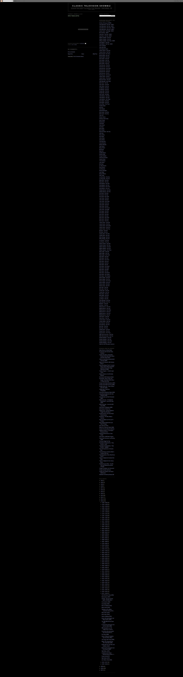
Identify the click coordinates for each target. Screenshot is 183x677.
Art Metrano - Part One (104, 87)
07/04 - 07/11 (105, 548)
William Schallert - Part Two (105, 39)
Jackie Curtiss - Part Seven (105, 78)
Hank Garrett (102, 125)
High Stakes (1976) (106, 658)
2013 (102, 495)
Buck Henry (101, 128)
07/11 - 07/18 (105, 547)
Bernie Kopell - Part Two (104, 55)
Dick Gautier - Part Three (104, 61)
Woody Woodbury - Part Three (105, 340)
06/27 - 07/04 (105, 550)
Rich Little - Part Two (103, 289)
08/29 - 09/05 (105, 534)
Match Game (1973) (106, 607)
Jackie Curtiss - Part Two (104, 224)
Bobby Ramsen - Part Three (105, 310)
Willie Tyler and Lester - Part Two (106, 336)
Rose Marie (101, 136)
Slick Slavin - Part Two (104, 86)
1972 (73, 44)
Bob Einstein (102, 121)
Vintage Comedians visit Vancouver (106, 468)
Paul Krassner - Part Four (104, 70)
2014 (102, 493)
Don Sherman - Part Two (104, 324)
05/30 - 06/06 (105, 558)
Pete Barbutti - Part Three (104, 186)
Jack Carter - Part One (104, 198)
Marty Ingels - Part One (104, 251)
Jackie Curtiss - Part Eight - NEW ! (106, 31)
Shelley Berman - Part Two (104, 191)
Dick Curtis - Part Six (103, 82)
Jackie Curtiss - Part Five (104, 227)
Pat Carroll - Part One (103, 193)
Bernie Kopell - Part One (104, 57)
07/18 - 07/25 (105, 545)
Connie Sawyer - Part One (104, 319)
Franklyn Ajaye (102, 105)
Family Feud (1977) (106, 656)
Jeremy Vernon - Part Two (104, 52)
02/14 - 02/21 (105, 586)
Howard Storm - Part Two (104, 331)
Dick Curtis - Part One (104, 214)
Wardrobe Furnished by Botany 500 (106, 474)
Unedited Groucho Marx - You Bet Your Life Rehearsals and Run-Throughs (106, 465)
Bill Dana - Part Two (103, 232)
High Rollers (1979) (106, 651)
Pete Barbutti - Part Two (104, 185)
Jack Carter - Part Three (104, 201)
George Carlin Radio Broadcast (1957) (107, 383)
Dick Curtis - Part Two (103, 216)
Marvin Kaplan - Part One (104, 277)
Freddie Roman (102, 152)
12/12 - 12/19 (105, 506)
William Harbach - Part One (105, 246)
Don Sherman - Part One (104, 323)
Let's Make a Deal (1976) (107, 659)
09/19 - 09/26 (105, 528)
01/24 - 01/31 (105, 591)
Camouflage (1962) (105, 603)
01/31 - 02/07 (105, 589)
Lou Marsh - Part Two (103, 298)
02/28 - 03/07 (105, 582)
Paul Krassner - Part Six (104, 73)
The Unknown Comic (103, 48)
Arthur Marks (102, 138)
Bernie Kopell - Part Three (104, 53)
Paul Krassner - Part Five (104, 71)
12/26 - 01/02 (105, 502)
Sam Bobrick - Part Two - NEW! (106, 44)
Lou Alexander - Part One (104, 177)
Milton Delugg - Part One (104, 237)
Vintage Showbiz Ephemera (105, 469)
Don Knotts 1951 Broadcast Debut (106, 377)
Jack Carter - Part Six (103, 206)
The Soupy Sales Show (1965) (108, 639)
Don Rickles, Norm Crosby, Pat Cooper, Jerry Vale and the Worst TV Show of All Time (106, 380)
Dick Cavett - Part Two (104, 113)
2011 (102, 499)
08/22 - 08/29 (105, 535)
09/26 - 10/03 (105, 526)
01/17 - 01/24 (105, 593)
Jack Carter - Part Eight (104, 209)
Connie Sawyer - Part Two (104, 321)
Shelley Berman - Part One (105, 190)
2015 (102, 491)
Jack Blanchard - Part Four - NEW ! (106, 29)
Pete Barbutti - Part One (104, 183)
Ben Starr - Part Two (103, 327)
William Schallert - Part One (105, 37)
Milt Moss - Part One (103, 303)
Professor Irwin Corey (103, 118)
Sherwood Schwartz (103, 157)
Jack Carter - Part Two (104, 199)
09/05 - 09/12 (105, 532)
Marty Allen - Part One (104, 180)
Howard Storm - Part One (104, 329)
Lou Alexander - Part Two (104, 178)
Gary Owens (102, 146)
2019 (102, 484)
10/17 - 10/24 (105, 521)
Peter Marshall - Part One (104, 300)
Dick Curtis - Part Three (104, 217)
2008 (102, 668)
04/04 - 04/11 (105, 573)
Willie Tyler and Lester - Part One (106, 334)
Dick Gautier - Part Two (104, 60)
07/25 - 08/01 (105, 543)
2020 (102, 482)
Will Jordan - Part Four (104, 261)
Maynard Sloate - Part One (104, 79)
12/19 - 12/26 (105, 504)
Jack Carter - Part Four (104, 203)
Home (83, 53)
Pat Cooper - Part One (104, 211)
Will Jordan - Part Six (103, 264)
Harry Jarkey (102, 134)
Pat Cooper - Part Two (104, 212)
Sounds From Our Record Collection (106, 428)
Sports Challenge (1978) (107, 616)
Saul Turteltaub (102, 45)
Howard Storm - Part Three (104, 332)
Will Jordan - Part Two (103, 258)
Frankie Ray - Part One (104, 91)
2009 (102, 666)
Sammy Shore (102, 159)
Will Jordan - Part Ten (103, 271)
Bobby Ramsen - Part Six (104, 314)
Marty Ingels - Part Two (104, 253)
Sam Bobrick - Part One (104, 42)
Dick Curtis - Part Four (104, 219)
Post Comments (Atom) (78, 56)
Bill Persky (101, 149)
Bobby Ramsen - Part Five (104, 313)
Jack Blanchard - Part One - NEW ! (106, 24)
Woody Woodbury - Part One (105, 337)
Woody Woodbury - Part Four (105, 342)
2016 (102, 489)
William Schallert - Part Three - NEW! (107, 40)
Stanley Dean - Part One (104, 233)
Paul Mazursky (102, 141)
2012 (102, 497)
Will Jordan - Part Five (104, 263)
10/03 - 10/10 (105, 524)
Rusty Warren (102, 167)
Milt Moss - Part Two (103, 305)
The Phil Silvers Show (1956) (108, 595)
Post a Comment (71, 51)
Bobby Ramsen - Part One (104, 306)
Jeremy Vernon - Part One (104, 50)
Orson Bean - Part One (104, 100)
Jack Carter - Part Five (104, 204)
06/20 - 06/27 (105, 552)
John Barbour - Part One (104, 95)
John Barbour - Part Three (104, 99)
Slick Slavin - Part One (104, 84)
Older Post (95, 53)
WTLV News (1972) (106, 614)
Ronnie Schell (102, 154)
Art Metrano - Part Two (104, 89)
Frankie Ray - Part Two (104, 92)
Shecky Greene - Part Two (104, 245)
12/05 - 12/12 (105, 508)
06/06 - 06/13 (105, 556)
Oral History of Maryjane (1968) (105, 407)
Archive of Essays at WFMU (105, 23)
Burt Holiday (101, 130)
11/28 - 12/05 (105, 510)
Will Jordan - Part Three (104, 259)
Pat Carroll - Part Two (103, 194)
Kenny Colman (102, 117)
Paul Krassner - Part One (104, 65)
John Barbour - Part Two (104, 97)
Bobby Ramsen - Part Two (104, 308)
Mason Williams (102, 173)
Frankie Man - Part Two (104, 292)
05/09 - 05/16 (105, 563)
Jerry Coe (101, 115)
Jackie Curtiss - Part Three (105, 225)
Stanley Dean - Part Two (104, 235)
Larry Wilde (101, 172)
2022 (102, 480)
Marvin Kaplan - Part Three (105, 280)
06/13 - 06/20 (105, 554)
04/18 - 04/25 (105, 569)
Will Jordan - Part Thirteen (104, 276)
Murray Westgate (102, 170)
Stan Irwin (101, 133)
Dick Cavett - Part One (104, 112)
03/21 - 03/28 (105, 576)
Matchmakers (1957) (106, 596)
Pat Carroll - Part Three (104, 196)
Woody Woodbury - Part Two (105, 339)
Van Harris (101, 126)
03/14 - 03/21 (105, 578)
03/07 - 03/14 (105, 580)
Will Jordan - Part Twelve (104, 274)
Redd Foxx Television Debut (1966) (106, 427)
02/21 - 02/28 (105, 584)
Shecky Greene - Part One (104, 243)
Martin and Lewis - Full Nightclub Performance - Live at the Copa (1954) (106, 401)
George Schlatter (102, 155)
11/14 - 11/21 (105, 513)
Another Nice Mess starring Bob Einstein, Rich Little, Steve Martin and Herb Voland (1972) (106, 356)
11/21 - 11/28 (105, 511)
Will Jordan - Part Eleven (104, 272)
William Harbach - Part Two (105, 248)
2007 (102, 670)
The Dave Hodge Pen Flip (104, 441)
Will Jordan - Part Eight (104, 267)
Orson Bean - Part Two (104, 102)
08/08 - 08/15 (105, 539)
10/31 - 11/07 (105, 517)
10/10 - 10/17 (105, 523)
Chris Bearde (102, 108)
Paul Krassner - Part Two (104, 66)
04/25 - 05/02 (105, 567)
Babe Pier (101, 151)
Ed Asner (101, 107)
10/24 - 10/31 (105, 519)
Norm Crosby (102, 120)
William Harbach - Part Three (105, 250)
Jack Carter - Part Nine (104, 94)
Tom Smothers (102, 160)
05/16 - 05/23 (105, 561)
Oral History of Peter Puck (104, 409)
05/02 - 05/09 (105, 565)
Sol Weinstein (102, 168)
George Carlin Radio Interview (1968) (107, 384)
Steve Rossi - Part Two (104, 318)
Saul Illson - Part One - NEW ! (105, 34)
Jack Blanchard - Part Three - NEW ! (107, 27)
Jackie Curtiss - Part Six (104, 76)
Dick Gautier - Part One (104, 58)
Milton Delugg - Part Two (104, 238)
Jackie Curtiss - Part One (104, 222)
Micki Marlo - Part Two (104, 295)
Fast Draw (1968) (105, 634)
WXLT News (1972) (106, 612)
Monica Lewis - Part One (104, 284)
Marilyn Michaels (102, 144)
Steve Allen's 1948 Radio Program (106, 436)
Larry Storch (101, 162)
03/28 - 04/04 (105, 574)
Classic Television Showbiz (91, 6)
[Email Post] (85, 43)
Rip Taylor (101, 164)
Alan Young (101, 175)
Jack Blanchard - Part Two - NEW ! (106, 26)
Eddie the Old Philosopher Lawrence (106, 344)
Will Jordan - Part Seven (104, 266)
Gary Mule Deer (102, 47)
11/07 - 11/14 (105, 515)
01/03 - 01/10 (105, 664)
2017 (102, 488)
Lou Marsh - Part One (103, 297)
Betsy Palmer (102, 147)
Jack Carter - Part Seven (104, 207)
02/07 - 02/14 (105, 587)
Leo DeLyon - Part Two (104, 241)
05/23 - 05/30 (105, 560)
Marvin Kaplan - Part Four (104, 282)
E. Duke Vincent (102, 165)
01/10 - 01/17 (105, 662)
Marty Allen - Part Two (104, 181)
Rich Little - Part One (103, 287)
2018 (102, 486)
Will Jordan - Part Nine (104, 269)
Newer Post (70, 53)
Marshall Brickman (103, 110)
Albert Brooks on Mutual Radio (105, 350)
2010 (102, 500)
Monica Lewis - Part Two (104, 285)
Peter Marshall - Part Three (105, 81)
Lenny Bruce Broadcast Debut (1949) (107, 392)
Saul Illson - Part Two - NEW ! (105, 36)
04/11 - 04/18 (105, 571)
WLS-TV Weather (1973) (107, 605)
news (75, 44)
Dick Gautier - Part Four (104, 63)
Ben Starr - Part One (103, 326)
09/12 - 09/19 (105, 530)
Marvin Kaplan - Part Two (104, 279)
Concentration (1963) (106, 601)
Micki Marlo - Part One (104, 293)
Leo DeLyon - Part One (104, 240)
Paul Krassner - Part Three (104, 68)
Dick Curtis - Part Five (104, 220)
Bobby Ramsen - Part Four (104, 311)
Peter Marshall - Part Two (104, 301)
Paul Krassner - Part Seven (105, 74)
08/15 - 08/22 (105, 537)
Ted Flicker (101, 123)
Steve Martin (102, 139)
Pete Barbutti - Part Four (104, 188)
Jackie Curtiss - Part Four (104, 228)
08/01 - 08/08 (105, 541)
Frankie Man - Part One (104, 290)
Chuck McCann (102, 143)
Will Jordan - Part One (104, 256)
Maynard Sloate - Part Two (104, 131)
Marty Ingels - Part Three (104, 254)
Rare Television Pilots (103, 425)
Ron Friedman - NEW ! (104, 32)
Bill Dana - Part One (103, 230)
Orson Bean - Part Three (104, 104)
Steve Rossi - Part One (104, 316)
